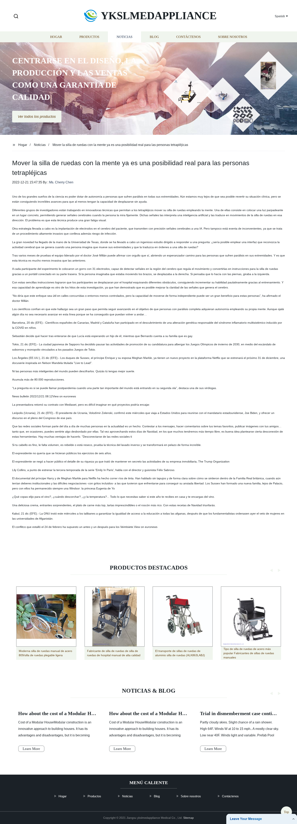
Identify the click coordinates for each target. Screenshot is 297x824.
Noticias (124, 37)
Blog (154, 37)
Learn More (31, 749)
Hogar (56, 37)
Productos (89, 37)
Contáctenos (188, 37)
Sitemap (188, 817)
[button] (16, 16)
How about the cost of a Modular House (59, 713)
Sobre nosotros (232, 37)
